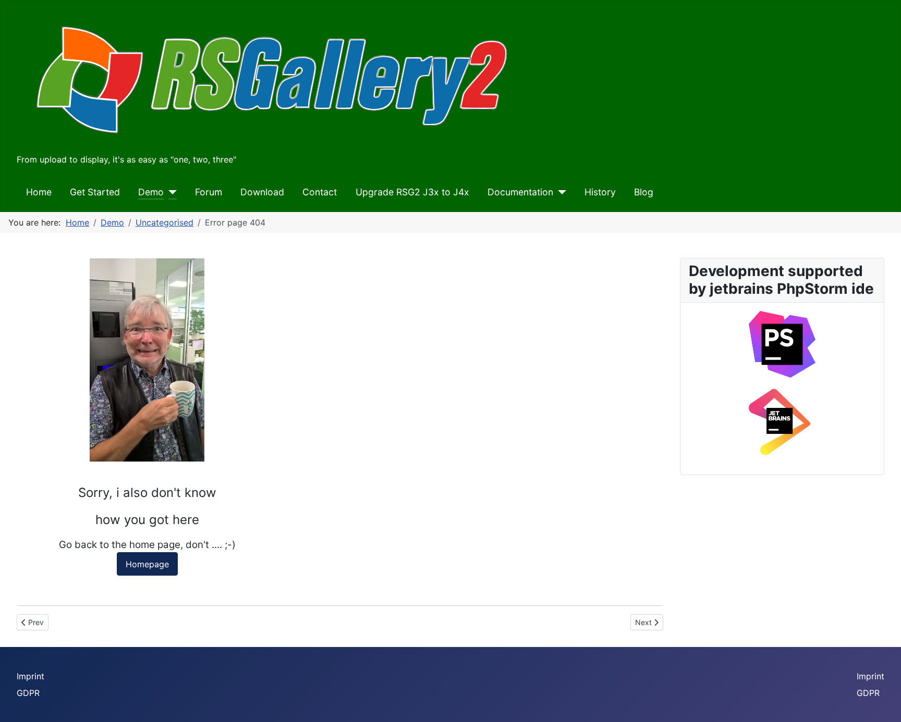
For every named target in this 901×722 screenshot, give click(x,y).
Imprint (30, 676)
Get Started (95, 191)
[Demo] (170, 192)
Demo (151, 191)
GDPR (28, 693)
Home (39, 191)
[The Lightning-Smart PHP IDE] (782, 343)
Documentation (520, 191)
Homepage (147, 564)
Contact (319, 191)
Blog (643, 191)
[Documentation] (559, 192)
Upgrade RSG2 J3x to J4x (412, 191)
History (600, 191)
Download (262, 191)
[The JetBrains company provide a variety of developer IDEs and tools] (782, 422)
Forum (208, 191)
